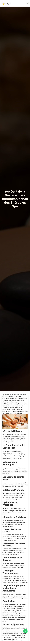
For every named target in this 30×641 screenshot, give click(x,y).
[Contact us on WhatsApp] (25, 631)
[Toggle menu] (27, 3)
